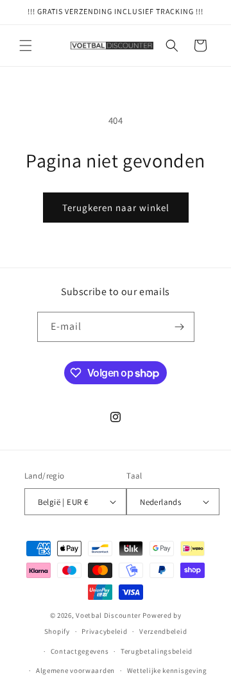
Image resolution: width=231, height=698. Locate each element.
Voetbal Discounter (108, 615)
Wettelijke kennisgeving (167, 670)
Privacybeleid (104, 631)
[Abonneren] (180, 327)
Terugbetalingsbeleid (157, 651)
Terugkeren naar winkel (115, 207)
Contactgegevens (80, 651)
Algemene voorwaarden (75, 670)
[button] (26, 45)
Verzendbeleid (163, 631)
